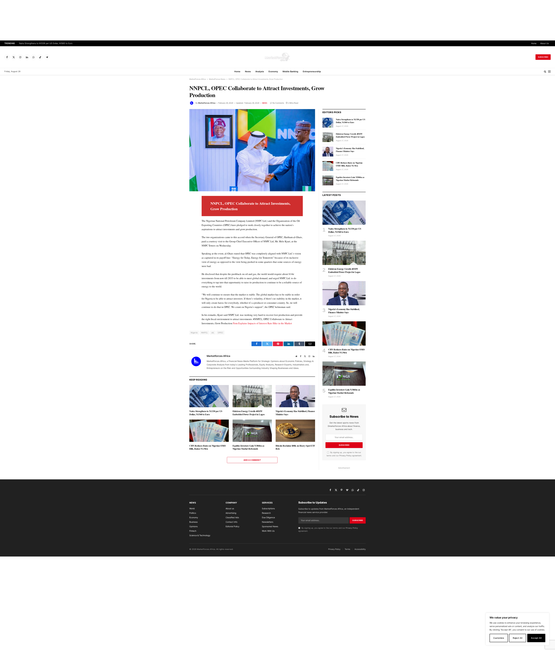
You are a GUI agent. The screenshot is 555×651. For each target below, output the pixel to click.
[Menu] (549, 71)
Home (533, 43)
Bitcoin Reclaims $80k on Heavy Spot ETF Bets (295, 447)
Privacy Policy (345, 456)
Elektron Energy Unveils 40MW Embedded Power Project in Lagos (50, 43)
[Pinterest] (179, 225)
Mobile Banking (290, 71)
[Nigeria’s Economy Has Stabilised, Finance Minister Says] (295, 396)
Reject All (517, 638)
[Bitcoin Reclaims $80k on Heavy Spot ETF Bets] (295, 431)
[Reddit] (179, 245)
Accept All (536, 638)
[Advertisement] (277, 20)
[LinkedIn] (179, 218)
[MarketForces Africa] (277, 57)
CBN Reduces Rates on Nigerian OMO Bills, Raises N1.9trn (207, 447)
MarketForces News (217, 79)
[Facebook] (179, 205)
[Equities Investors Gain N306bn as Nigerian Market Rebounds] (252, 431)
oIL (212, 332)
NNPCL (204, 332)
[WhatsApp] (179, 258)
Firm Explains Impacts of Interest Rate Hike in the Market (262, 323)
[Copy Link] (179, 265)
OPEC (220, 332)
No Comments (278, 103)
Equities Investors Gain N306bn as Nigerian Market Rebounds (248, 447)
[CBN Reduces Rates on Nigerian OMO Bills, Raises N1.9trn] (209, 431)
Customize (498, 638)
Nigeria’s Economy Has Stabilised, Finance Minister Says (295, 413)
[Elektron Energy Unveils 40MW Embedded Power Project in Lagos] (252, 396)
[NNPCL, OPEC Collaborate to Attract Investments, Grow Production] (252, 150)
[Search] (545, 71)
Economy (273, 71)
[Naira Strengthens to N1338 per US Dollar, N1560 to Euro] (209, 396)
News (248, 71)
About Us (544, 43)
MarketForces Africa (197, 79)
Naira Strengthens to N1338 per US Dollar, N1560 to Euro (205, 413)
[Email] (179, 231)
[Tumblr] (179, 238)
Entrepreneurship (312, 71)
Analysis (259, 71)
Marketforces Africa (206, 103)
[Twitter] (179, 212)
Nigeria (194, 332)
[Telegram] (179, 251)
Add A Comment (252, 460)
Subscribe (543, 57)
